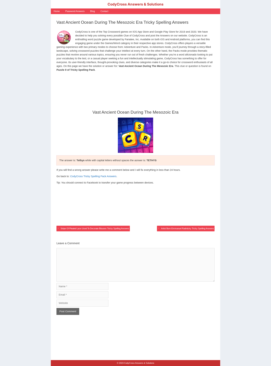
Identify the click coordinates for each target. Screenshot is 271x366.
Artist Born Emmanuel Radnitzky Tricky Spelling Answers (187, 228)
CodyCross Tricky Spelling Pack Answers (93, 176)
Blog (92, 11)
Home (57, 11)
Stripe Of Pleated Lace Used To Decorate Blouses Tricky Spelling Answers (95, 228)
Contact (104, 11)
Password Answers (75, 11)
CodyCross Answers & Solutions (135, 4)
